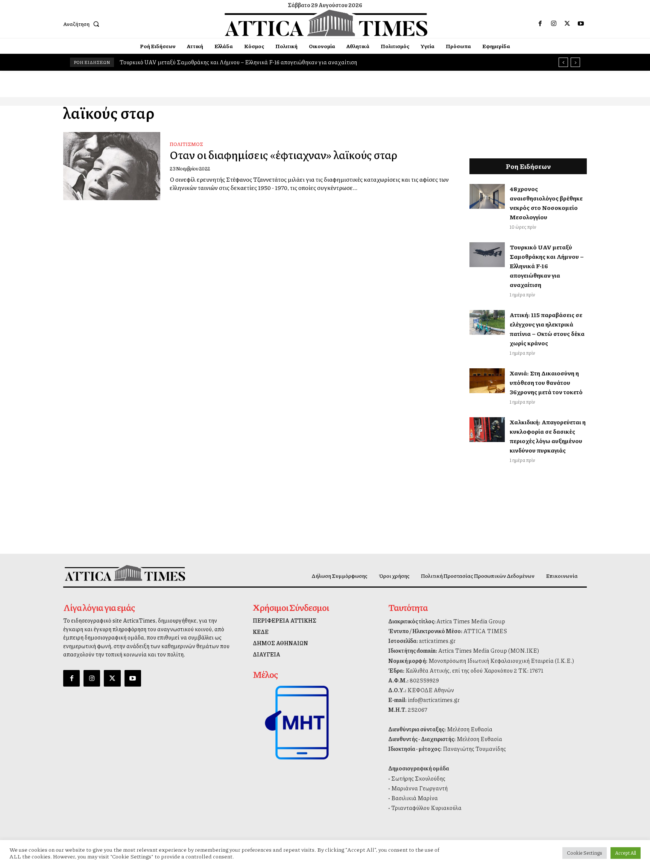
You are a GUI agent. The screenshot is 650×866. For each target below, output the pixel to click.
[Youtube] (581, 24)
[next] (575, 62)
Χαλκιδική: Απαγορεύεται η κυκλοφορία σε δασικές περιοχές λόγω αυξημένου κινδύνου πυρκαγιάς (548, 436)
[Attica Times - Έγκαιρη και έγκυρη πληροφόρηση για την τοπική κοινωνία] (326, 23)
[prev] (563, 62)
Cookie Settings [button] (584, 852)
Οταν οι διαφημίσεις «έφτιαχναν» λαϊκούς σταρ (283, 155)
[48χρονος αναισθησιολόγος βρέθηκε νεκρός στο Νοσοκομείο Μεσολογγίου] (487, 196)
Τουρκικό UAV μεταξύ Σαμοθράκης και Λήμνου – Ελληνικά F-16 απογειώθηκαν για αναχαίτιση (238, 62)
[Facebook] (540, 24)
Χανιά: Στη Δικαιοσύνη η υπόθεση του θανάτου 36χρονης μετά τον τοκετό (546, 382)
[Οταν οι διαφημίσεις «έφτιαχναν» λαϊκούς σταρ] (111, 166)
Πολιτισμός (186, 144)
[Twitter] (567, 24)
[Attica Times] (125, 572)
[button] (82, 24)
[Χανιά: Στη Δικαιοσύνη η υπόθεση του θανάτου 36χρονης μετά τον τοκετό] (487, 380)
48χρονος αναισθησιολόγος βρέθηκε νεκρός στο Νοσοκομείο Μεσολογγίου (546, 202)
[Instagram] (554, 24)
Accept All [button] (625, 852)
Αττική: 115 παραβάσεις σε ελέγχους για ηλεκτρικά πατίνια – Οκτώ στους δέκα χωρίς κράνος (547, 328)
